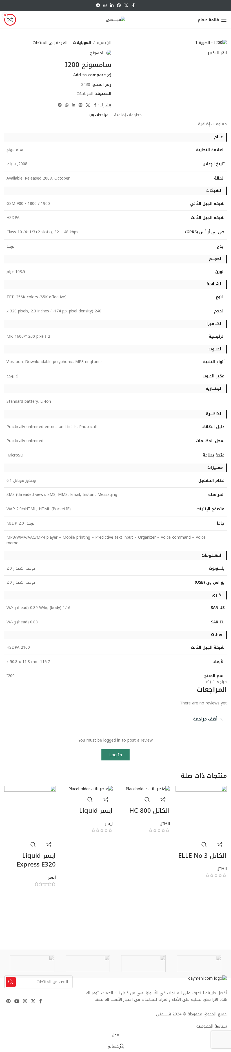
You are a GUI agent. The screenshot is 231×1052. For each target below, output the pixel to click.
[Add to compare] (220, 845)
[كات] (143, 964)
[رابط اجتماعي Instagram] (25, 1001)
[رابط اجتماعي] (126, 6)
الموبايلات (82, 43)
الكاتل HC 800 (149, 811)
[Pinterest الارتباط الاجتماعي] (119, 6)
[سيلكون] (199, 964)
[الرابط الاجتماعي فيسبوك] (133, 6)
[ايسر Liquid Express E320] (30, 811)
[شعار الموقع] (115, 19)
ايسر (109, 824)
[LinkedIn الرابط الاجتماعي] (111, 6)
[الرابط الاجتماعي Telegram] (98, 6)
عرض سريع (204, 845)
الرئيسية (104, 43)
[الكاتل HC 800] (148, 789)
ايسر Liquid (96, 811)
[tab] (128, 115)
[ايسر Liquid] (90, 789)
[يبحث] (11, 982)
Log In (115, 755)
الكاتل (222, 869)
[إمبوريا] (88, 964)
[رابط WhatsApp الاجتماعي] (105, 6)
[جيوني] (32, 964)
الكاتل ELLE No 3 (202, 856)
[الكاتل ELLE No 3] (201, 811)
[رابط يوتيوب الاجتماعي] (16, 1001)
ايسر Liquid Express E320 (36, 860)
